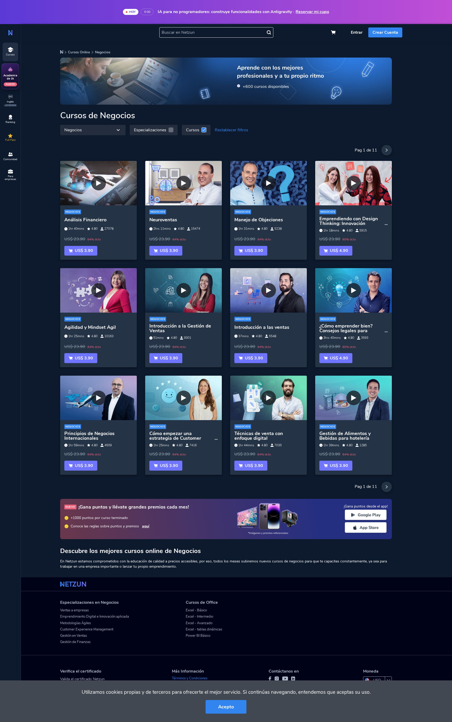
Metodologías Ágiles (75, 623)
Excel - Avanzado (199, 623)
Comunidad (10, 159)
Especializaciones (150, 130)
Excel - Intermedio (199, 616)
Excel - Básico (196, 610)
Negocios (73, 130)
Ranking (10, 122)
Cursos (192, 130)
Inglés (10, 103)
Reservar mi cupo (312, 11)
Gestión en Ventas (73, 635)
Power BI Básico (198, 635)
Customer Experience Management (86, 629)
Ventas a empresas (74, 610)
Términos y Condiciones (189, 678)
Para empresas (10, 177)
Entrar (357, 32)
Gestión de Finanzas (75, 642)
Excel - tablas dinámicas (204, 629)
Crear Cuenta (385, 32)
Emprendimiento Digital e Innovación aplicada (94, 616)
